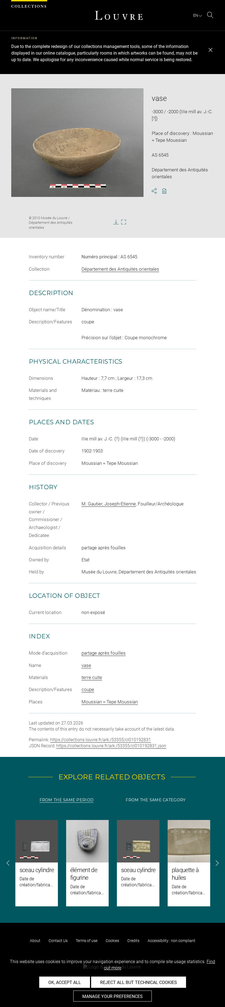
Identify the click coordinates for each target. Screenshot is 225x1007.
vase (86, 665)
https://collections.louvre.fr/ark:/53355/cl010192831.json (111, 745)
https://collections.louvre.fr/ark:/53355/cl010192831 (100, 739)
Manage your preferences (112, 996)
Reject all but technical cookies (138, 982)
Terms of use (86, 940)
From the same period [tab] (67, 799)
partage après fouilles (103, 653)
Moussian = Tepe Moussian (109, 702)
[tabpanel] (112, 863)
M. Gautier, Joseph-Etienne (108, 504)
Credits (133, 940)
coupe (87, 689)
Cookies (112, 940)
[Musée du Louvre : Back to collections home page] (118, 15)
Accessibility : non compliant (171, 940)
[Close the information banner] (210, 50)
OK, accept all (64, 982)
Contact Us (58, 940)
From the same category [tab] (155, 799)
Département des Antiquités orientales (120, 269)
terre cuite (91, 677)
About (35, 940)
